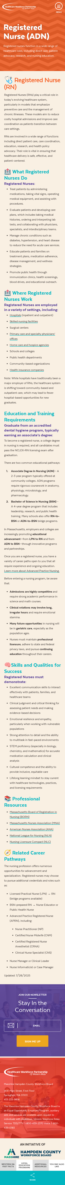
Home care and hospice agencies (29, 345)
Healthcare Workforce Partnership (19, 6)
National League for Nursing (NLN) (31, 835)
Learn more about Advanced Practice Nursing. (31, 570)
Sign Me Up (32, 1041)
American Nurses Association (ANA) (31, 829)
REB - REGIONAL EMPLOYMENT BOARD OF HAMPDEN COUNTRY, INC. (32, 1153)
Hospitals (15, 315)
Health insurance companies (27, 370)
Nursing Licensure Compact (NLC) (30, 841)
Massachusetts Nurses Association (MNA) (35, 823)
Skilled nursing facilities (24, 321)
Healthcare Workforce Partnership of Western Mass (25, 1071)
